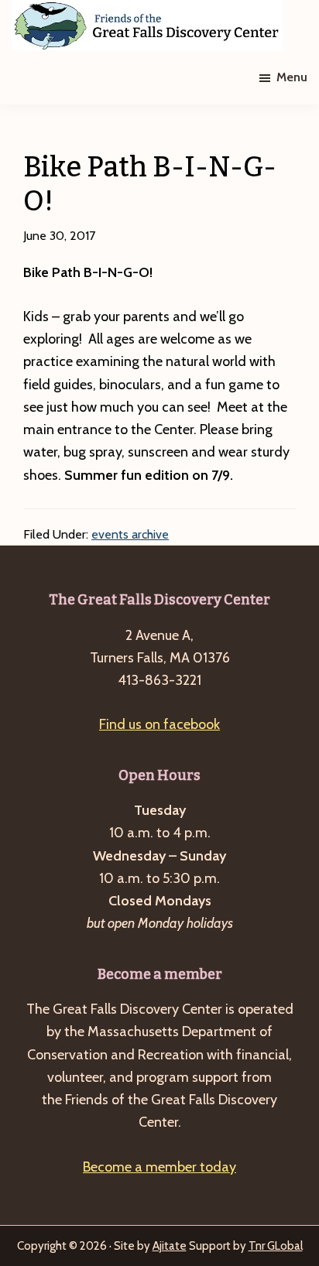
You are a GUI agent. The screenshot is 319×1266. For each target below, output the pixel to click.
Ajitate (170, 1246)
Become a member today (159, 1166)
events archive (130, 534)
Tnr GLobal (276, 1246)
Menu (291, 77)
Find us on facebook (159, 724)
